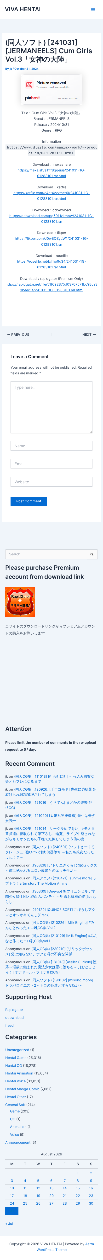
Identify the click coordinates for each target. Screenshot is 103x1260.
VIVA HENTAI (23, 9)
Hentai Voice (15, 1081)
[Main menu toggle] (93, 10)
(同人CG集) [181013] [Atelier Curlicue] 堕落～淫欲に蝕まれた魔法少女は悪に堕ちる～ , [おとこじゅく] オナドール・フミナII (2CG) (51, 967)
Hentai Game (15, 1058)
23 (91, 1196)
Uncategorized (17, 1050)
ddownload (14, 1017)
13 (51, 1188)
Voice (14, 1134)
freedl (9, 1025)
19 (38, 1196)
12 (38, 1188)
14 (65, 1188)
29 (78, 1203)
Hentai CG (13, 1065)
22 (78, 1196)
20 (51, 1196)
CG (12, 1119)
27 (51, 1203)
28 (65, 1203)
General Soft (15, 1105)
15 (78, 1188)
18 (25, 1196)
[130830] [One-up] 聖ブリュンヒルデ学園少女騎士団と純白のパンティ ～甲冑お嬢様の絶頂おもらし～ (50, 896)
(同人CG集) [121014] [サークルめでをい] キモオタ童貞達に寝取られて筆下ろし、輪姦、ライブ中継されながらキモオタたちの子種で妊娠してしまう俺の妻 (50, 833)
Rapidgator (14, 1010)
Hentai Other (15, 1097)
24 (12, 1203)
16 (91, 1188)
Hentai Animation (19, 1073)
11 (25, 1188)
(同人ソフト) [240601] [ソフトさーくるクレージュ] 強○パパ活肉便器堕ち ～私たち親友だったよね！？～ (50, 852)
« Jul (9, 1224)
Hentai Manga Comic (22, 1089)
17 (12, 1196)
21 (65, 1196)
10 (12, 1188)
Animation (18, 1127)
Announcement (17, 1142)
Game (15, 1111)
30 (91, 1203)
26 (38, 1203)
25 (25, 1203)
